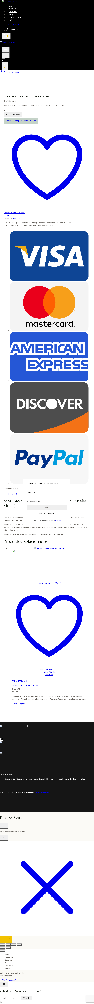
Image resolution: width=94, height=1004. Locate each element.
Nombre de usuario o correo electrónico (43, 483)
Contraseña (32, 492)
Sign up (58, 521)
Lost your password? (47, 513)
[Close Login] (4, 838)
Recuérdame (34, 502)
